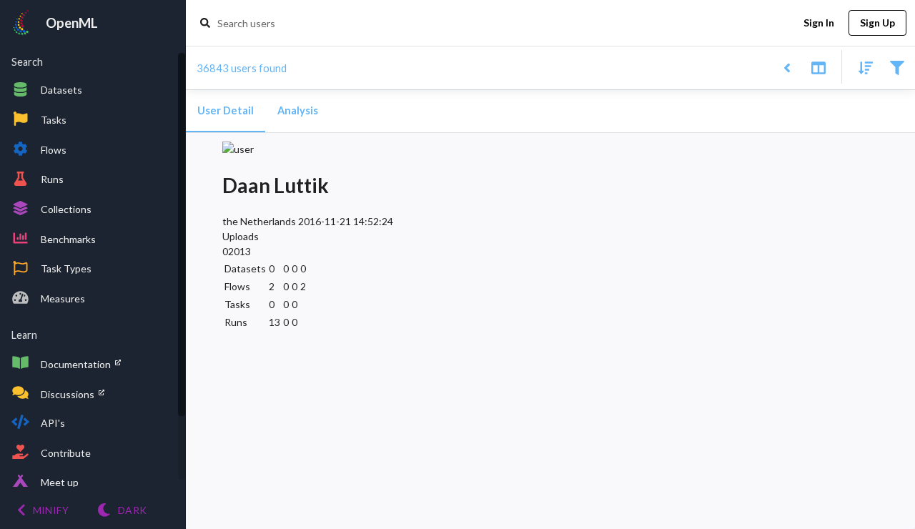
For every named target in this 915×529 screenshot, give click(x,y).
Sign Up (877, 22)
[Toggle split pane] (818, 67)
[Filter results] (897, 67)
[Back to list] (787, 67)
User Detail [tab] (225, 110)
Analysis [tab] (297, 110)
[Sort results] (861, 67)
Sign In (818, 22)
